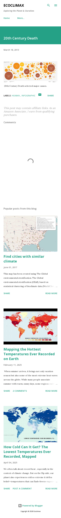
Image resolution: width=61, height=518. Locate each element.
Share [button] (50, 95)
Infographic (28, 95)
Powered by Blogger (32, 505)
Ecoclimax (14, 5)
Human (16, 95)
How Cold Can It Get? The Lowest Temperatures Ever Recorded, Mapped (27, 451)
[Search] (48, 5)
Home (7, 18)
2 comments (20, 390)
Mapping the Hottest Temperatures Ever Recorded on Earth (29, 354)
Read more (51, 293)
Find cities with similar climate (24, 259)
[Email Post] (40, 95)
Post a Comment (22, 488)
